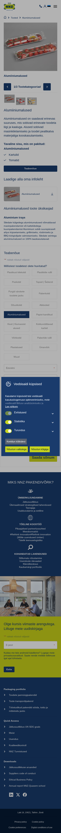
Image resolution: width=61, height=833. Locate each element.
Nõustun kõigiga (39, 449)
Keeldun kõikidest (16, 441)
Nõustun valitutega (16, 449)
